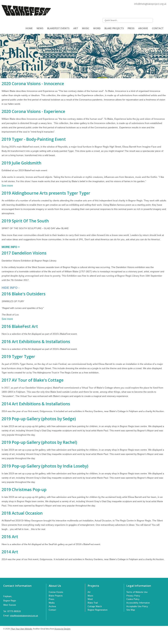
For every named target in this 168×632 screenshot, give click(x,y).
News (40, 28)
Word (97, 28)
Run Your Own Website (21, 629)
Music (85, 28)
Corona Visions (56, 592)
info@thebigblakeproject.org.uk (150, 3)
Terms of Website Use (136, 592)
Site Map (130, 610)
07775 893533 (14, 611)
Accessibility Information (138, 603)
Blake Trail (93, 603)
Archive (143, 28)
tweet (7, 573)
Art (75, 28)
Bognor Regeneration (97, 610)
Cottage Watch (95, 606)
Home (29, 28)
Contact (158, 28)
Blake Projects (114, 28)
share (3, 573)
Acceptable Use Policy (137, 606)
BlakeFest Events (58, 28)
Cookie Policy (132, 599)
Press (131, 28)
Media (51, 603)
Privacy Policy (133, 595)
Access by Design (62, 629)
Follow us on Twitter (160, 20)
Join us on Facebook (164, 20)
